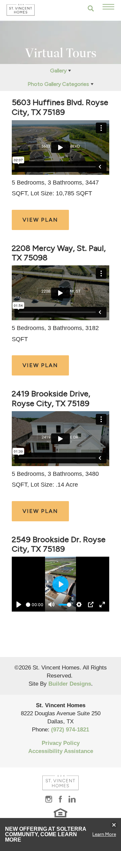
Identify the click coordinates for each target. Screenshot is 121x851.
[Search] (90, 8)
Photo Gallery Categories (58, 84)
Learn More (104, 834)
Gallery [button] (58, 70)
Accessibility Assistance (60, 751)
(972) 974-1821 (70, 729)
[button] (90, 8)
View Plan (40, 220)
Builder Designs (69, 684)
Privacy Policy (61, 743)
